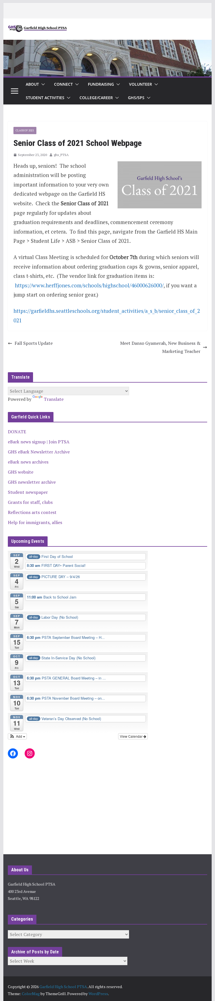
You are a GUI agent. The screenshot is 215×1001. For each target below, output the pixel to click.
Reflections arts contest (32, 512)
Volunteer (140, 84)
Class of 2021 (25, 130)
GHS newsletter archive (32, 482)
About (32, 84)
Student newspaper (28, 492)
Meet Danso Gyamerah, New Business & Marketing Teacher (160, 347)
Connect (63, 84)
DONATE (17, 432)
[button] (42, 84)
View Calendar (131, 736)
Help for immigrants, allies (35, 522)
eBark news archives (28, 462)
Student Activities (45, 97)
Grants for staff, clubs (30, 502)
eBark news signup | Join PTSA (38, 442)
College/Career (96, 97)
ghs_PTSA (61, 155)
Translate (54, 399)
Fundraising (101, 84)
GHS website (20, 472)
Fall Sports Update (34, 343)
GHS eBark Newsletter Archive (39, 452)
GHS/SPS (136, 97)
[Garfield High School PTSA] (107, 44)
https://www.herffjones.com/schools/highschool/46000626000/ (89, 285)
